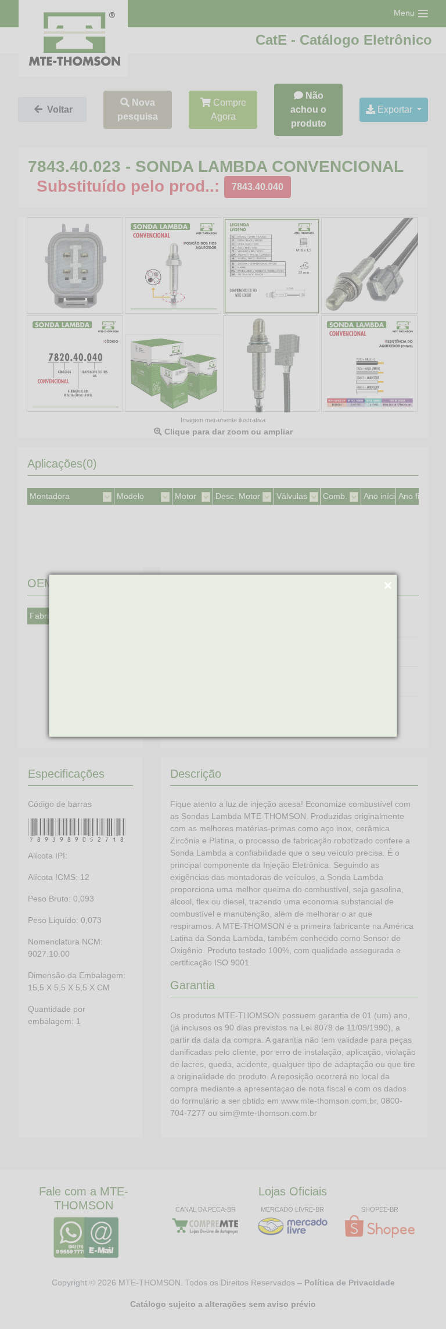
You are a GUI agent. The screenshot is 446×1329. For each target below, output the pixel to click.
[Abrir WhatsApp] (417, 1299)
